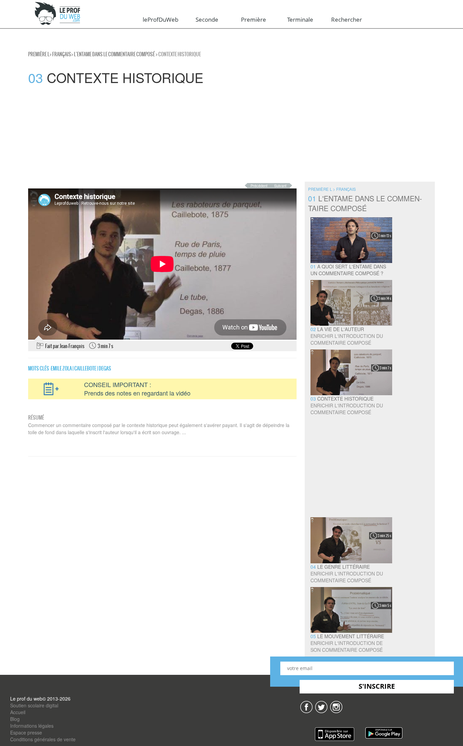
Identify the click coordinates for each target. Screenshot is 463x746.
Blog (15, 718)
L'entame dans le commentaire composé (114, 54)
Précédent (258, 185)
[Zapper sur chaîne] (336, 706)
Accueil (17, 712)
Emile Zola (61, 368)
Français (61, 54)
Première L (38, 54)
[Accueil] (58, 14)
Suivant (280, 185)
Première (253, 19)
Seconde (207, 19)
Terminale (300, 19)
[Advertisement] (203, 134)
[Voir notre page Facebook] (306, 706)
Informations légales (32, 725)
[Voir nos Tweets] (321, 706)
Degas (105, 368)
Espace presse (26, 732)
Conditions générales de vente (43, 739)
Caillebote (85, 368)
